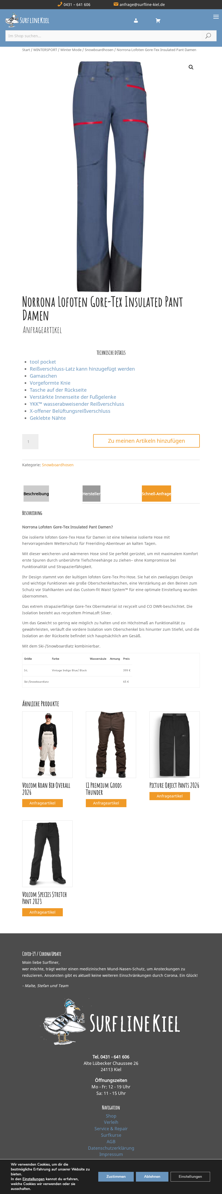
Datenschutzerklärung (111, 1148)
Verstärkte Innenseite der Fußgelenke (73, 397)
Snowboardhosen (99, 49)
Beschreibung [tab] (36, 493)
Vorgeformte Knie (50, 383)
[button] (191, 67)
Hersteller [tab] (91, 493)
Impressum (111, 1154)
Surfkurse (111, 1135)
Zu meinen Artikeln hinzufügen (146, 440)
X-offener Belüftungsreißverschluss (70, 411)
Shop (111, 1116)
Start (26, 49)
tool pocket (43, 361)
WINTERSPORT (45, 49)
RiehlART (146, 1185)
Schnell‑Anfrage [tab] (156, 493)
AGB (111, 1142)
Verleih (111, 1122)
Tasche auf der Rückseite (58, 390)
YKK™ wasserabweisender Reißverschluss (77, 404)
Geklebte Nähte (48, 418)
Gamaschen (43, 376)
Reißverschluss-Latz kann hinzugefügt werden (82, 368)
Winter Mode (70, 49)
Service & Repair (111, 1129)
